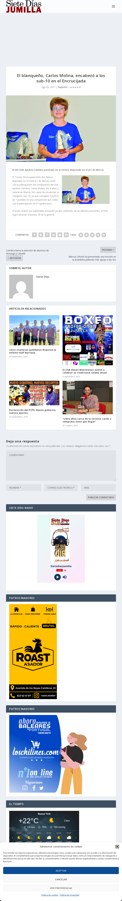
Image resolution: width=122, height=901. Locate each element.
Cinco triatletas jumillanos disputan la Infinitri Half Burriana (32, 351)
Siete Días (42, 276)
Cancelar (61, 879)
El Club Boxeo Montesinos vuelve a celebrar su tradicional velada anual (85, 371)
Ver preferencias (61, 888)
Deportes (63, 87)
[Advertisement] (61, 36)
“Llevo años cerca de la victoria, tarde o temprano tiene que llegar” (87, 420)
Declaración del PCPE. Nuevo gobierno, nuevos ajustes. (32, 411)
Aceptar (61, 870)
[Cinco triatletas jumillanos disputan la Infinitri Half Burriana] (34, 330)
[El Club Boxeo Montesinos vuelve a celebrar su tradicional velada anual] (88, 340)
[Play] (57, 577)
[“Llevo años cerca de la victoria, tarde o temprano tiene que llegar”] (88, 397)
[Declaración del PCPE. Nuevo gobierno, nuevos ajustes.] (34, 393)
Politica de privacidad (69, 895)
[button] (117, 846)
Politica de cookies (49, 895)
